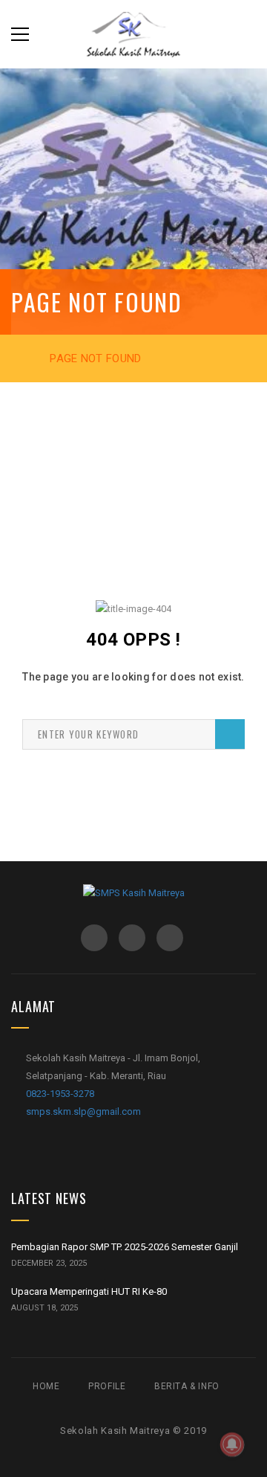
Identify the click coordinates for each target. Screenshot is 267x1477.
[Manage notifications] (232, 1444)
